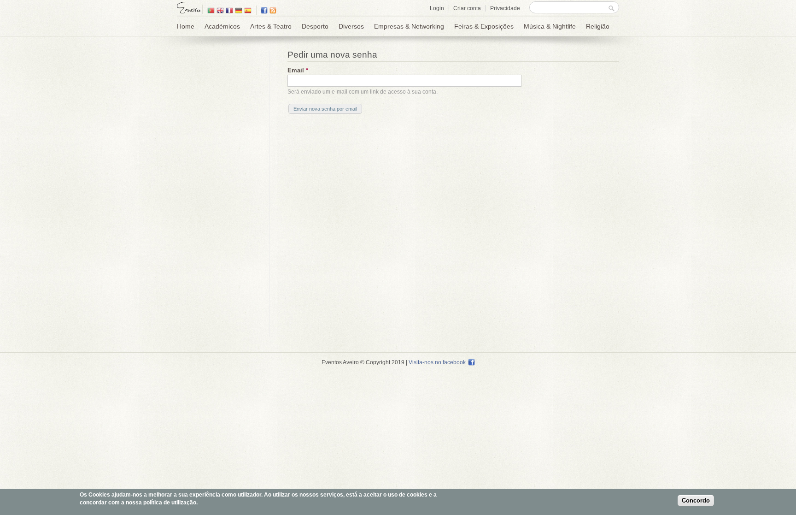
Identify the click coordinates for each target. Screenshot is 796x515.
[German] (238, 11)
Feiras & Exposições (484, 26)
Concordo (696, 500)
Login (437, 8)
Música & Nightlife (550, 26)
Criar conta (467, 8)
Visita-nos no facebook (437, 362)
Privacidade (505, 8)
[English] (220, 11)
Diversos (351, 26)
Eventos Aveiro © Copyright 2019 (363, 362)
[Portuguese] (211, 11)
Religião (597, 26)
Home (185, 26)
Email (297, 70)
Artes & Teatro (271, 26)
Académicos (222, 26)
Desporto (315, 26)
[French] (229, 11)
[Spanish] (248, 11)
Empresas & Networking (409, 26)
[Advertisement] (220, 188)
